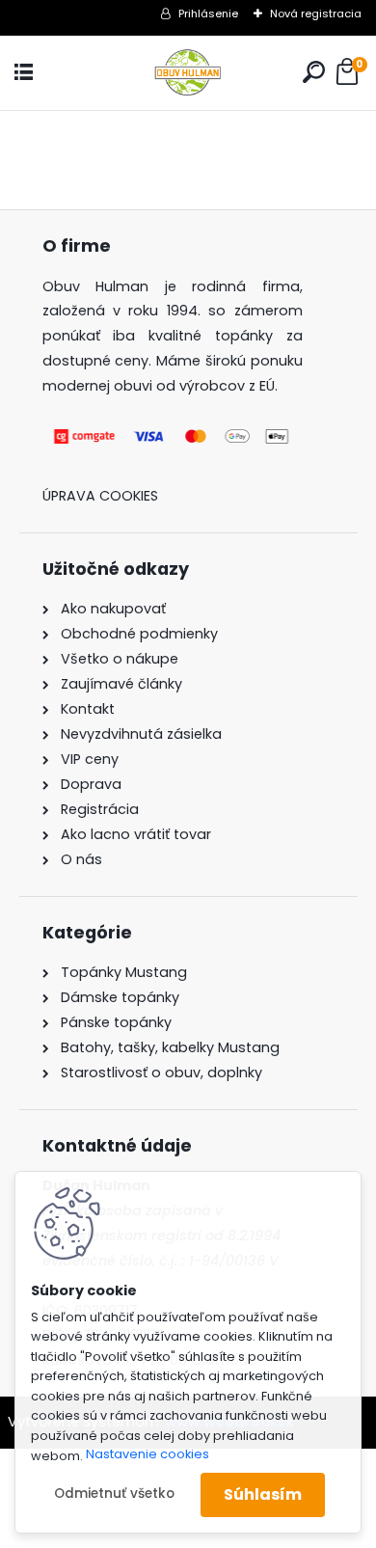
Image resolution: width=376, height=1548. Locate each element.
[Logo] (188, 72)
